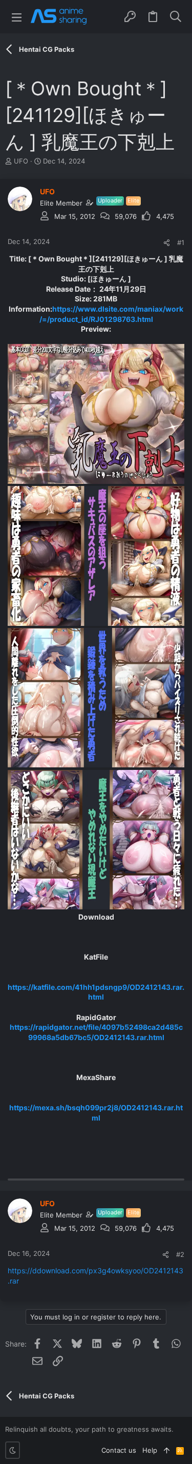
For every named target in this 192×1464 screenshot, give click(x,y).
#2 (180, 1254)
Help (149, 1450)
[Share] (167, 243)
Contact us (118, 1450)
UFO (21, 161)
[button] (16, 17)
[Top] (166, 1450)
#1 (180, 242)
